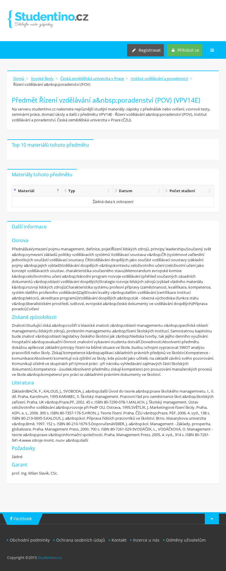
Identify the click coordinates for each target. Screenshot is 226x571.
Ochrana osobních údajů (80, 540)
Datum (125, 190)
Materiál (26, 190)
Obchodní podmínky (30, 540)
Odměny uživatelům (186, 540)
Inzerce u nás (146, 540)
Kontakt (119, 540)
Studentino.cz (50, 557)
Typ (71, 190)
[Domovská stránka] (47, 19)
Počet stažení (182, 190)
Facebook (22, 518)
